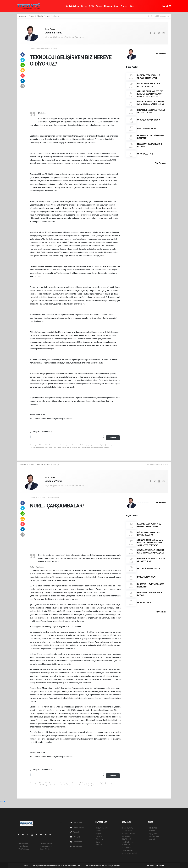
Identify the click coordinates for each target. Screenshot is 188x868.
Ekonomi (108, 6)
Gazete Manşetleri (129, 853)
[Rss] (42, 835)
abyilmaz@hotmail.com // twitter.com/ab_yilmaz (64, 37)
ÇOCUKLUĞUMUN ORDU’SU (148, 120)
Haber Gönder (45, 849)
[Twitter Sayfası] (24, 835)
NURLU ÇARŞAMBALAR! (147, 128)
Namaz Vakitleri (128, 833)
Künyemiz (77, 842)
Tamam (161, 865)
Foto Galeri (78, 823)
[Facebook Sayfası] (19, 835)
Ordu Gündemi (72, 6)
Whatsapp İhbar (46, 846)
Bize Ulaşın (77, 846)
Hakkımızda (23, 843)
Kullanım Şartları (46, 843)
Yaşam (99, 6)
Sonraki (3, 801)
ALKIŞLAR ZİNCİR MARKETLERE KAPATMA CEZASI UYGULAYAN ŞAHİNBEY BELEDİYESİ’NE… (150, 94)
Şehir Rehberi (127, 850)
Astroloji (152, 839)
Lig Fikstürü (126, 839)
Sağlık (91, 6)
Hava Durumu (127, 828)
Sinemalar (126, 845)
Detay (151, 865)
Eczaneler (126, 836)
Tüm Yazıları (160, 54)
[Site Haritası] (47, 835)
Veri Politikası (24, 849)
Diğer (132, 6)
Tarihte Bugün (128, 842)
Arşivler (76, 837)
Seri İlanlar (126, 848)
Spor (116, 6)
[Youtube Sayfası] (33, 835)
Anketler (152, 831)
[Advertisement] (75, 92)
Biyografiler (153, 833)
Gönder (113, 438)
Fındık (84, 6)
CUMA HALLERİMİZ (145, 154)
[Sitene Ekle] (51, 835)
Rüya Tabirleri (154, 836)
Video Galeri (78, 827)
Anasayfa (22, 16)
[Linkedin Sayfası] (37, 835)
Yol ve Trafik (127, 831)
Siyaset (124, 6)
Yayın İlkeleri (23, 846)
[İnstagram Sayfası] (28, 835)
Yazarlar (32, 16)
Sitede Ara (153, 828)
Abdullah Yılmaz (43, 16)
